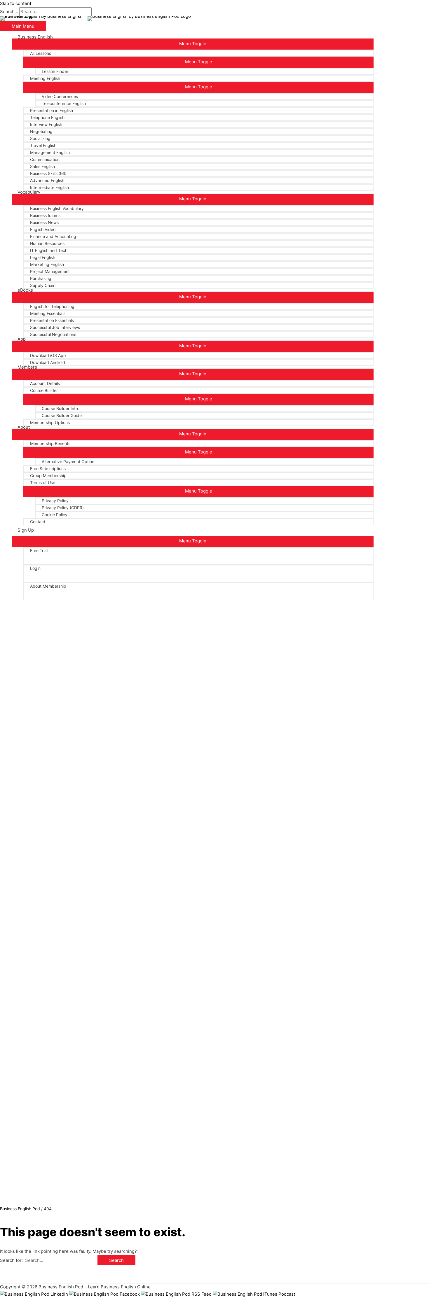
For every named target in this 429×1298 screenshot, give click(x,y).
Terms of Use (42, 482)
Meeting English (45, 78)
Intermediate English (49, 187)
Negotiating (41, 131)
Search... (9, 11)
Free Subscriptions (48, 468)
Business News (44, 222)
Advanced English (47, 180)
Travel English (43, 145)
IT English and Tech (48, 250)
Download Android (47, 362)
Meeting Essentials (47, 313)
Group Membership (48, 475)
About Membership (48, 586)
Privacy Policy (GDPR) (63, 507)
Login (35, 568)
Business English (35, 37)
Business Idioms (45, 215)
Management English (50, 152)
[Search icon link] (19, 600)
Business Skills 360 (48, 173)
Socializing (40, 138)
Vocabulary (29, 192)
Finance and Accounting (53, 236)
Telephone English (47, 117)
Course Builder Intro (60, 408)
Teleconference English (64, 103)
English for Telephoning (52, 306)
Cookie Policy (54, 514)
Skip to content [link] (15, 3)
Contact (37, 521)
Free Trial (39, 550)
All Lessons (40, 53)
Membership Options (50, 422)
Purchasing (40, 278)
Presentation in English (51, 110)
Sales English (42, 166)
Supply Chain (42, 285)
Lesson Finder (55, 71)
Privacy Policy (55, 500)
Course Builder (44, 390)
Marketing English (47, 264)
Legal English (42, 257)
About (24, 427)
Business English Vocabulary (57, 208)
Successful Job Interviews (55, 327)
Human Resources (47, 243)
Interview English (46, 124)
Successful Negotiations (53, 334)
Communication (45, 159)
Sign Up (26, 530)
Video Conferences (60, 96)
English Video (42, 229)
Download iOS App (48, 355)
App (22, 339)
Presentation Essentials (52, 320)
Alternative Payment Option (68, 461)
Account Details (45, 383)
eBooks (25, 290)
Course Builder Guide (62, 415)
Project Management (50, 271)
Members (27, 367)
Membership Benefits (50, 443)
